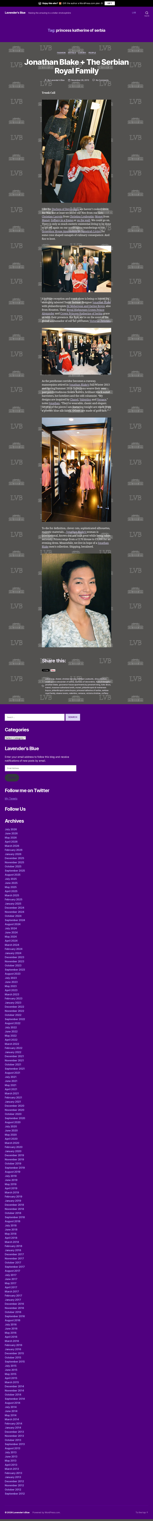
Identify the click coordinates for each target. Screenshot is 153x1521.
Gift (109, 3)
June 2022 (11, 1031)
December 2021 (14, 1056)
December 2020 (14, 1105)
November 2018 (14, 1209)
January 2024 (13, 953)
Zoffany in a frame (62, 220)
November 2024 (14, 911)
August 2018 (12, 1221)
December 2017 (14, 1254)
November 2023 (14, 961)
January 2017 (13, 1299)
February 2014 (13, 1423)
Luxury (82, 53)
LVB (134, 12)
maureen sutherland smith (63, 687)
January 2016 (13, 1349)
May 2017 (10, 1283)
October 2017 (13, 1262)
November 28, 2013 (80, 80)
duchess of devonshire (85, 682)
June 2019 (11, 1180)
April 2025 (11, 891)
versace (81, 693)
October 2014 (13, 1394)
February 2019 (13, 1196)
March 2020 (12, 1142)
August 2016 (12, 1320)
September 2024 (15, 920)
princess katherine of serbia (89, 690)
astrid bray (49, 679)
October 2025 (13, 866)
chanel (58, 679)
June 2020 (11, 1130)
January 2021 (13, 1101)
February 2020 (13, 1147)
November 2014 (14, 1390)
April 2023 (11, 990)
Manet (45, 220)
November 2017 (14, 1258)
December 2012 (14, 1481)
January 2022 (13, 1052)
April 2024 (11, 940)
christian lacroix (69, 679)
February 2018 (13, 1246)
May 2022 (11, 1035)
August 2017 (12, 1270)
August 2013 (12, 1448)
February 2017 (13, 1295)
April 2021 (11, 1089)
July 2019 (11, 1176)
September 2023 (15, 969)
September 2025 (15, 870)
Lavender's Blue (15, 12)
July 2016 (11, 1324)
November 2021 (14, 1060)
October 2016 (13, 1312)
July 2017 (10, 1275)
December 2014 (14, 1386)
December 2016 (14, 1303)
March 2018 (12, 1242)
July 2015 (10, 1365)
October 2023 (13, 965)
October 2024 (13, 915)
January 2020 (13, 1151)
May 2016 (10, 1332)
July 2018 (11, 1225)
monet (78, 687)
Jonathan (54, 403)
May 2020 (11, 1134)
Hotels (72, 53)
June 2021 (11, 1081)
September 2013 (15, 1444)
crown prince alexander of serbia (59, 682)
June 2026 (11, 833)
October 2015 (13, 1357)
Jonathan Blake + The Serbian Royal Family (76, 66)
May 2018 (10, 1233)
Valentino (85, 399)
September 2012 (15, 1493)
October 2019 (13, 1163)
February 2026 (13, 849)
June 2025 (11, 882)
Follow (12, 777)
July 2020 (11, 1126)
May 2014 (10, 1415)
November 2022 (14, 1010)
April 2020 (11, 1138)
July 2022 (11, 1027)
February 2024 (13, 949)
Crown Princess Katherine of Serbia (81, 313)
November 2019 (14, 1159)
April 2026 (11, 841)
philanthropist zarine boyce (64, 690)
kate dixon (105, 684)
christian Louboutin (85, 679)
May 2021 (10, 1085)
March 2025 (12, 895)
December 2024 (14, 907)
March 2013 (12, 1468)
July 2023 (11, 977)
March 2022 (12, 1043)
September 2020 (15, 1118)
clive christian (101, 679)
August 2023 (12, 973)
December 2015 (14, 1353)
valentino (73, 693)
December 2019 (14, 1155)
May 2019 (10, 1184)
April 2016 (11, 1336)
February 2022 (13, 1048)
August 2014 (12, 1402)
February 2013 (13, 1473)
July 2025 (11, 878)
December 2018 (14, 1204)
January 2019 (13, 1200)
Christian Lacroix (52, 216)
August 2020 (13, 1122)
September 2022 (15, 1019)
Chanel (74, 399)
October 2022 (13, 1015)
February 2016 (13, 1345)
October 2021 (13, 1064)
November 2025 (14, 862)
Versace (101, 399)
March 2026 (12, 845)
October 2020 (13, 1114)
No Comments (102, 80)
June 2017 (11, 1279)
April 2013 (11, 1464)
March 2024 (12, 944)
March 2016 (12, 1341)
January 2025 (13, 903)
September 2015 (15, 1361)
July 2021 (10, 1076)
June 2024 (11, 932)
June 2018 (11, 1229)
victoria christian (93, 693)
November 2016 (14, 1308)
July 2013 (10, 1452)
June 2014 (11, 1411)
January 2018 (13, 1250)
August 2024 (13, 924)
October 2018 (13, 1213)
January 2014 (13, 1427)
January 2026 (13, 854)
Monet (99, 216)
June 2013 (11, 1456)
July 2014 (11, 1407)
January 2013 (13, 1477)
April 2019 (11, 1188)
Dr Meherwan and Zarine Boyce (86, 306)
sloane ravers (62, 693)
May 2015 (10, 1374)
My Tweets (11, 798)
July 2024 (11, 928)
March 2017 (12, 1291)
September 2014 (15, 1398)
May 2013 (10, 1460)
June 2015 (11, 1369)
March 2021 (12, 1093)
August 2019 (12, 1171)
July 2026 (11, 829)
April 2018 (11, 1237)
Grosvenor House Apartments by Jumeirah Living (71, 231)
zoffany (104, 693)
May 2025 (11, 887)
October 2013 (13, 1440)
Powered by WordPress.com (46, 1512)
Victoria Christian (100, 321)
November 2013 (14, 1435)
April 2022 (11, 1039)
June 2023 (11, 982)
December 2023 (14, 957)
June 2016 (11, 1328)
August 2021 (12, 1072)
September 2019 (15, 1167)
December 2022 (14, 1006)
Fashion (61, 53)
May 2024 (11, 936)
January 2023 (13, 1002)
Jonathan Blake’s (79, 384)
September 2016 (15, 1316)
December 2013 (14, 1431)
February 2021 (13, 1097)
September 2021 (15, 1068)
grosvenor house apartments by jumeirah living (79, 684)
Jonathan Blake (102, 302)
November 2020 (14, 1109)
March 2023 (12, 994)
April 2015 (11, 1378)
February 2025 (13, 899)
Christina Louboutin (82, 216)
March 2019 (12, 1192)
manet (48, 687)
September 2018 (15, 1217)
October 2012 (13, 1489)
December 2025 (14, 858)
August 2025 (12, 874)
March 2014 (12, 1419)
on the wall (83, 220)
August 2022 (12, 1023)
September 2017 (15, 1266)
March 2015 (12, 1382)
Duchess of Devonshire (65, 209)
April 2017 (11, 1287)
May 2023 (11, 986)
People (92, 53)
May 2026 (11, 837)
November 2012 (14, 1485)
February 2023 (13, 998)
